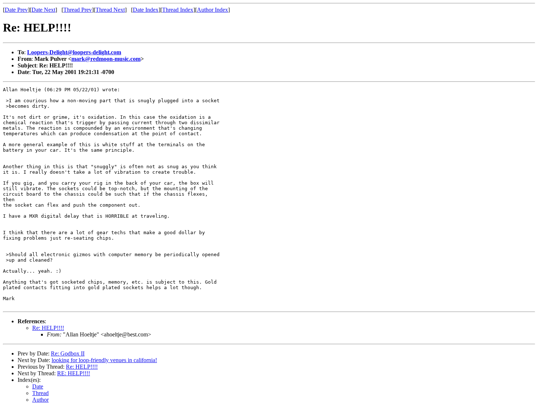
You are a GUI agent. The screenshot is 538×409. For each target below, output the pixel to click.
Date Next (43, 10)
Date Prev (16, 10)
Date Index (145, 10)
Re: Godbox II (68, 353)
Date (37, 386)
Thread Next (110, 10)
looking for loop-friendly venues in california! (104, 360)
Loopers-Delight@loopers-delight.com (74, 52)
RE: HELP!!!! (73, 373)
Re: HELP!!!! (48, 328)
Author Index (212, 10)
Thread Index (177, 10)
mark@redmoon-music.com (106, 59)
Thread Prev (77, 10)
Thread (40, 393)
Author (40, 400)
